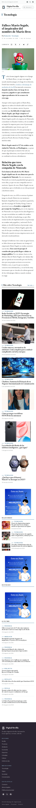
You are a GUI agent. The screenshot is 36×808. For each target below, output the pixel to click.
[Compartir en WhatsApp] (11, 44)
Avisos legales (6, 787)
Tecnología (10, 15)
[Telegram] (27, 2)
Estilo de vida (6, 761)
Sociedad (4, 774)
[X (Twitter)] (30, 2)
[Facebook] (33, 2)
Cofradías (4, 755)
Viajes (3, 771)
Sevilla (4, 741)
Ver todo (30, 285)
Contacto (4, 784)
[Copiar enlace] (27, 44)
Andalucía (4, 747)
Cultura (4, 758)
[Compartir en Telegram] (23, 44)
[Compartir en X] (15, 44)
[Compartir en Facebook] (19, 44)
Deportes (5, 752)
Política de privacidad (8, 790)
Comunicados (6, 777)
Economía (5, 749)
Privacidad (13, 804)
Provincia (4, 744)
